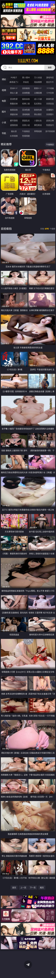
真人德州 (26, 77)
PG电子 (14, 77)
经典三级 (26, 103)
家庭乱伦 (26, 120)
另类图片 (50, 114)
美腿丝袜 (14, 114)
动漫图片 (50, 109)
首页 (14, 887)
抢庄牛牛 (50, 82)
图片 (4, 111)
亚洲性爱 (14, 99)
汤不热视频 (50, 131)
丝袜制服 (26, 93)
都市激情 (14, 120)
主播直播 (38, 93)
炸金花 (26, 82)
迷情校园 (14, 125)
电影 (4, 100)
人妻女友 (38, 120)
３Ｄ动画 (50, 88)
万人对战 (38, 77)
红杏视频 (14, 136)
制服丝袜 (14, 103)
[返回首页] (52, 972)
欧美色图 (38, 109)
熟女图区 (38, 114)
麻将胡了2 (14, 82)
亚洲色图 (26, 109)
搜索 (50, 67)
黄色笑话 (38, 125)
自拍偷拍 (26, 88)
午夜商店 (26, 131)
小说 (4, 122)
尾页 (42, 887)
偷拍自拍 (26, 99)
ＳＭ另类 (50, 93)
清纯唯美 (26, 114)
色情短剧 (26, 136)
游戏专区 (50, 77)
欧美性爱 (50, 99)
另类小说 (26, 125)
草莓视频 (38, 131)
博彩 (4, 79)
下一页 (33, 887)
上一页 (23, 887)
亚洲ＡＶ (14, 88)
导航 (4, 133)
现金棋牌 (38, 82)
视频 (4, 90)
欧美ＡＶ (38, 88)
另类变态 (50, 103)
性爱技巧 (50, 125)
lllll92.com (28, 60)
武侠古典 (50, 120)
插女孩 (14, 131)
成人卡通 (38, 99)
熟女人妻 (14, 93)
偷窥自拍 (14, 109)
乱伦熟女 (38, 103)
